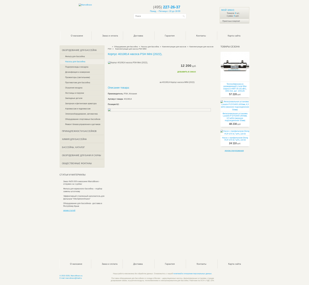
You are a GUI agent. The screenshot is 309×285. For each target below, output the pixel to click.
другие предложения (234, 151)
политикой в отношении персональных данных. (192, 274)
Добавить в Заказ (186, 72)
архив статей (69, 210)
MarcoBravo (109, 46)
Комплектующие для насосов (174, 47)
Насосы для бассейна (150, 47)
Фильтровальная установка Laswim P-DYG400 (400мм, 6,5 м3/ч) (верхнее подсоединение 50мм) (235, 117)
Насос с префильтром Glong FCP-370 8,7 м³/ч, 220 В (235, 139)
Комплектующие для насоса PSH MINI (130, 49)
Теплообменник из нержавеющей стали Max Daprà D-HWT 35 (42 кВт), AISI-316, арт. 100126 (235, 87)
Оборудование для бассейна (126, 47)
